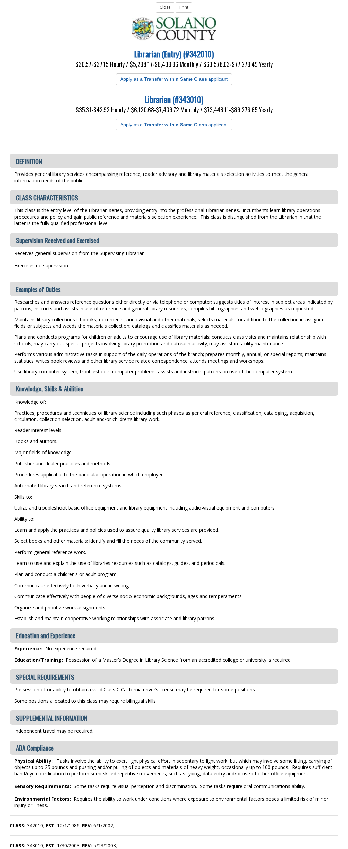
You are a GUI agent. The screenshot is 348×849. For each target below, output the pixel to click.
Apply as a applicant (174, 79)
